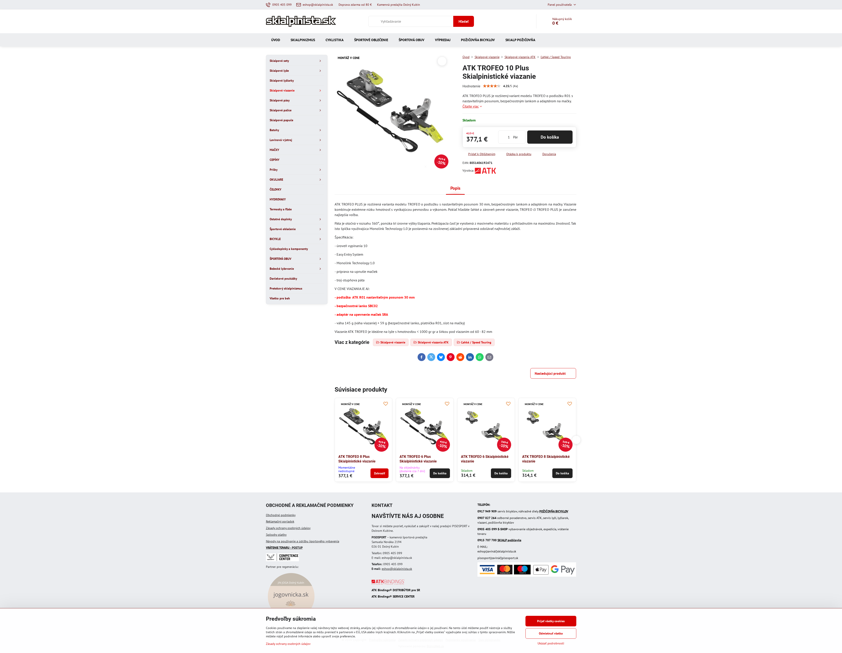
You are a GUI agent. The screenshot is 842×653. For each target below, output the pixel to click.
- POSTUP (284, 548)
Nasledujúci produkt (550, 373)
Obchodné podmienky (281, 515)
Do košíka (550, 137)
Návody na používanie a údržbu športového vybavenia (302, 541)
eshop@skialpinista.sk (397, 569)
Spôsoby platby (276, 535)
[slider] (492, 86)
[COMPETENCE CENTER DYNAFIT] (282, 560)
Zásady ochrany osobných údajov (288, 528)
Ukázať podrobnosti (551, 643)
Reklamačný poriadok (280, 521)
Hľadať (464, 21)
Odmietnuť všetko (551, 633)
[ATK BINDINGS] (388, 583)
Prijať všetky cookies (551, 621)
